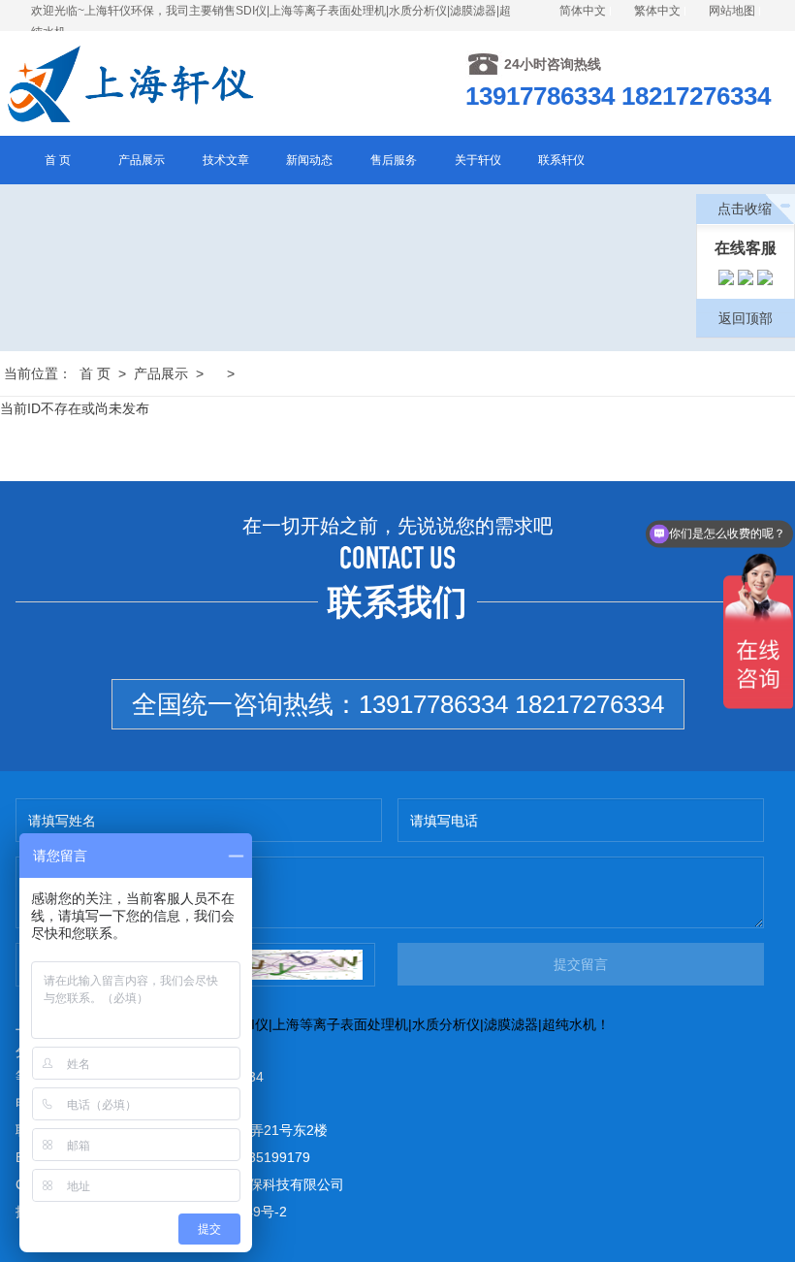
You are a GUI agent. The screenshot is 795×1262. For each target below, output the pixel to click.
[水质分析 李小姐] (745, 281)
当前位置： (38, 373)
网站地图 (732, 10)
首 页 (95, 373)
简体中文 (582, 10)
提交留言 (581, 964)
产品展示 (161, 373)
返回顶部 (745, 318)
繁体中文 (657, 10)
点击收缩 (744, 208)
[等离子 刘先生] (726, 281)
